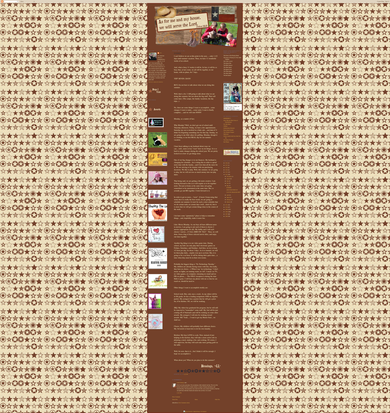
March (228, 197)
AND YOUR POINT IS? (232, 190)
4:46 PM (179, 393)
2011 (226, 205)
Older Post (217, 399)
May (228, 185)
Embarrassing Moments (229, 128)
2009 (226, 209)
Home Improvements (228, 130)
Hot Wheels (226, 142)
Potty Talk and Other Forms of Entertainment (231, 121)
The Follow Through (228, 140)
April (228, 195)
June (228, 183)
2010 (226, 207)
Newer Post (175, 399)
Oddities (225, 126)
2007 (226, 214)
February (229, 199)
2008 (226, 211)
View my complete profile (155, 82)
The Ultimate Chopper (229, 132)
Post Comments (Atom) (184, 402)
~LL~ (161, 53)
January (229, 202)
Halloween (226, 134)
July (228, 181)
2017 (226, 165)
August (228, 178)
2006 (226, 216)
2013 (226, 172)
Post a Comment (176, 397)
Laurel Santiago (180, 382)
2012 (226, 174)
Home (196, 399)
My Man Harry (227, 124)
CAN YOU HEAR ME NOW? (233, 192)
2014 (226, 170)
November (229, 176)
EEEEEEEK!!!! (227, 118)
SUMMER (228, 187)
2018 (226, 163)
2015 (226, 167)
